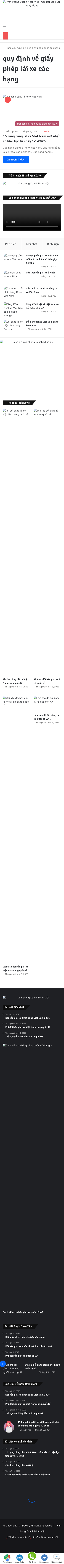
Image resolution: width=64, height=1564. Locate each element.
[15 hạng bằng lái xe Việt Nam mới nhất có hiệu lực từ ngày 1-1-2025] (13, 260)
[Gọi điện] (32, 1555)
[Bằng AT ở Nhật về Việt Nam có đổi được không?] (13, 309)
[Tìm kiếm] (59, 27)
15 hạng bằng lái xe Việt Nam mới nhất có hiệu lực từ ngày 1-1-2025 (43, 259)
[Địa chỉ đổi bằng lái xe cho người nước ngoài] (12, 1369)
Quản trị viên (11, 131)
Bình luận (53, 244)
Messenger (44, 1562)
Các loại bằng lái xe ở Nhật (40, 272)
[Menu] (4, 27)
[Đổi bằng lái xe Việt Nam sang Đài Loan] (13, 326)
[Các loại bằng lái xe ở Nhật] (13, 277)
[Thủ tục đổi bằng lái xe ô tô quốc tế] (47, 542)
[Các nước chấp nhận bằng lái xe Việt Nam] (13, 293)
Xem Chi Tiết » (16, 159)
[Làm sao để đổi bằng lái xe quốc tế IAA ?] (47, 704)
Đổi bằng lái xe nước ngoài (45, 1537)
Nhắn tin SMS (57, 1562)
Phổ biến (10, 244)
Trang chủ (10, 47)
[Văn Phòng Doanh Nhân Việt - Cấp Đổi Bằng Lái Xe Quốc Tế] (32, 12)
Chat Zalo (19, 1562)
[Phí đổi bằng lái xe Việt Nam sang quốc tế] (16, 542)
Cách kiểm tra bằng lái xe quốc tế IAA (23, 1312)
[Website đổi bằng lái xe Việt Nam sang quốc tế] (16, 829)
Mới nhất (31, 244)
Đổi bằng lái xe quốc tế (18, 1537)
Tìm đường (7, 1562)
